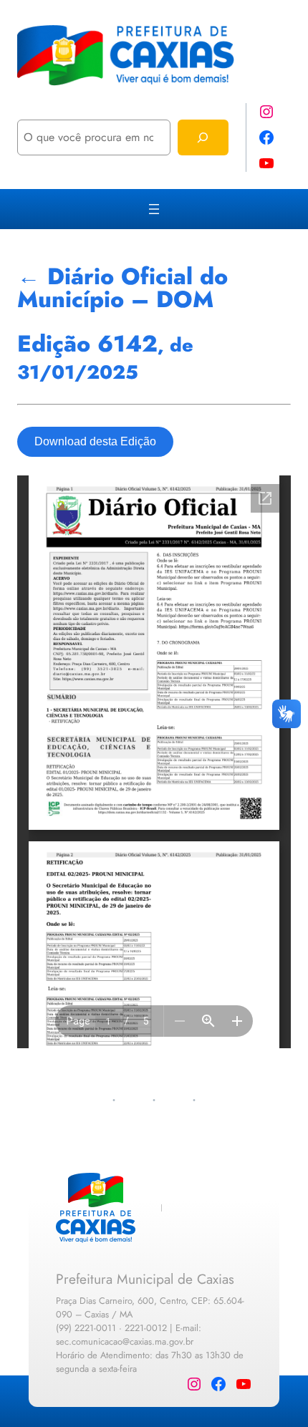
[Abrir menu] (154, 209)
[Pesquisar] (203, 137)
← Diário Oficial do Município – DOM (122, 288)
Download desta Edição (95, 441)
